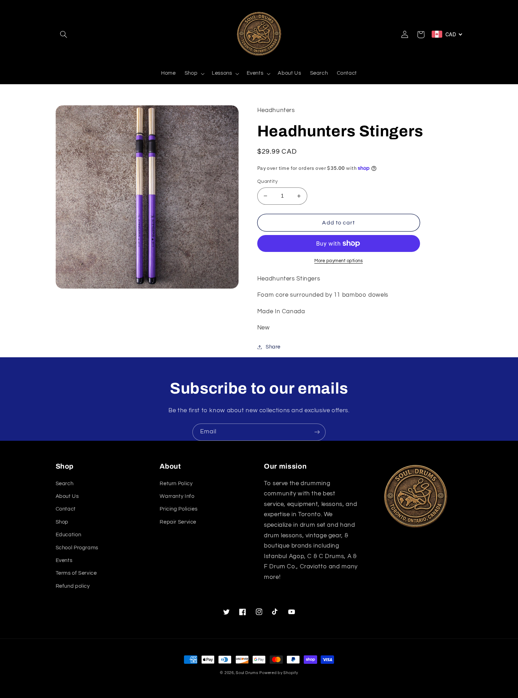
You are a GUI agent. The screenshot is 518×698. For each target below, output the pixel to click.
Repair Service (178, 522)
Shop (62, 522)
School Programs (77, 547)
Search (65, 483)
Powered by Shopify (278, 673)
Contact (66, 509)
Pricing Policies (178, 509)
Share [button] (273, 347)
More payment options (338, 261)
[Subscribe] (317, 432)
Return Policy (176, 483)
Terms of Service (76, 573)
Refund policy (73, 586)
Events (64, 560)
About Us (67, 496)
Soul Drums (247, 673)
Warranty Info (177, 496)
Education (68, 534)
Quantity (267, 181)
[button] (64, 34)
